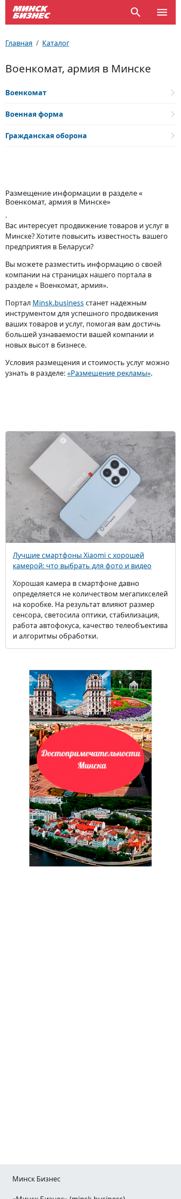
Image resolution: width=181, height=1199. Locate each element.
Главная (19, 43)
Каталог (55, 43)
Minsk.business (58, 303)
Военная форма (34, 114)
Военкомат (26, 92)
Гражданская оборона (46, 135)
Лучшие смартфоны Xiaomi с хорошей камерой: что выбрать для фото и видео (82, 560)
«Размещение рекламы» (109, 373)
